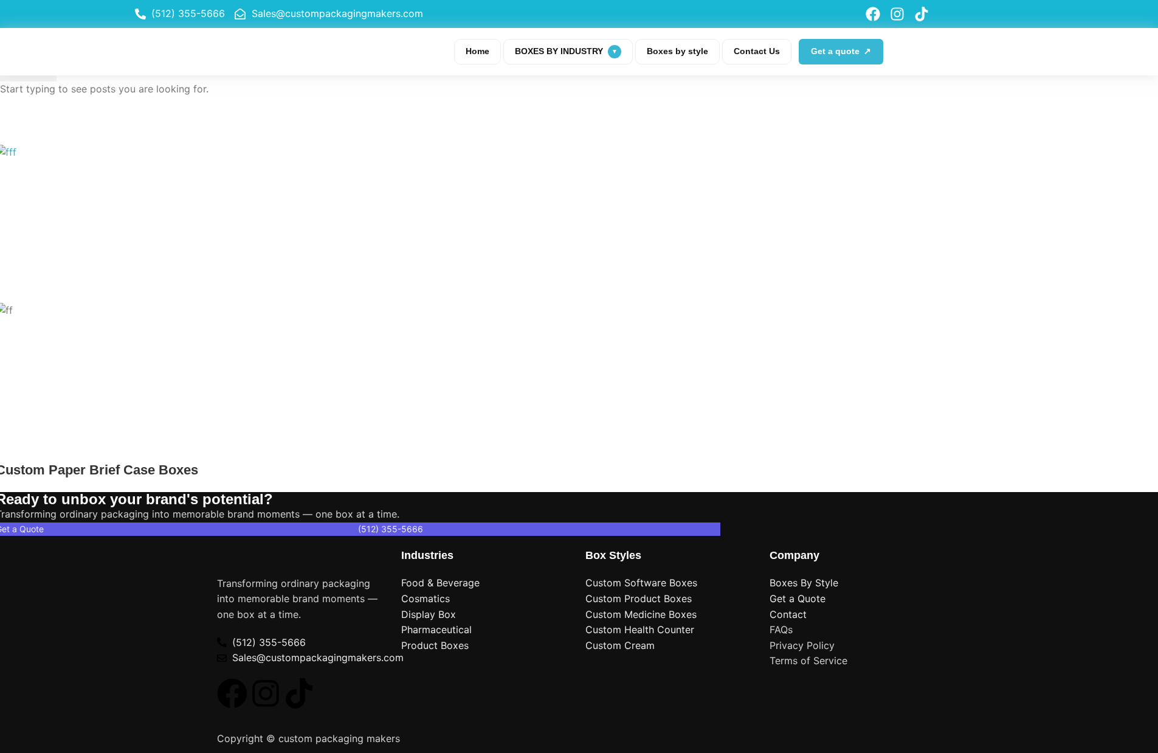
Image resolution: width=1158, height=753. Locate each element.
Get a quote (841, 51)
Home (477, 51)
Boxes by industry (566, 51)
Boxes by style (677, 51)
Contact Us (757, 51)
